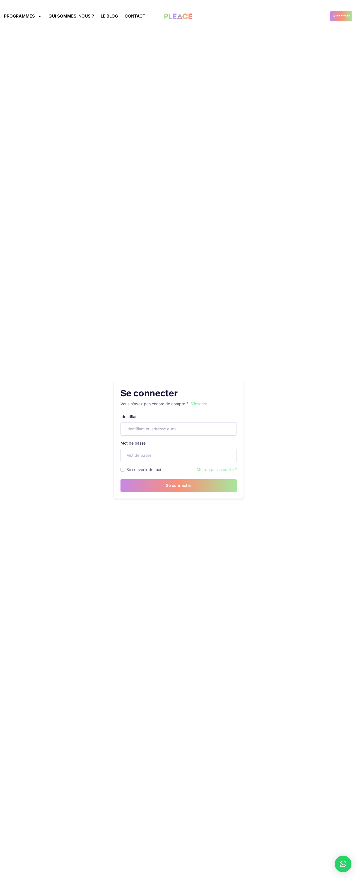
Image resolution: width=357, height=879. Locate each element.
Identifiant (129, 416)
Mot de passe (133, 443)
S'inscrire (198, 403)
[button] (343, 864)
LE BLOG (109, 16)
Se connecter (178, 485)
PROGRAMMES (19, 16)
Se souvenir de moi (143, 469)
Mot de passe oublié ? (217, 469)
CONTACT (135, 16)
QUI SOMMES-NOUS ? (71, 16)
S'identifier (341, 16)
